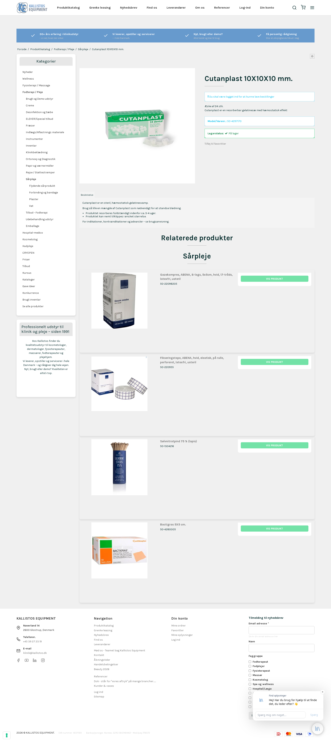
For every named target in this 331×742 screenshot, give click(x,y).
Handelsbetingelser (106, 664)
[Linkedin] (35, 661)
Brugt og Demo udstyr (39, 98)
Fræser (30, 125)
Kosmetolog (30, 239)
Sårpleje (31, 179)
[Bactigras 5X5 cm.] (119, 559)
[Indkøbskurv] (303, 8)
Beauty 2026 (101, 669)
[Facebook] (18, 661)
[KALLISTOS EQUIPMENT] (32, 7)
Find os (152, 7)
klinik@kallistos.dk (35, 653)
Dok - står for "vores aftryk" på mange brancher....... (125, 681)
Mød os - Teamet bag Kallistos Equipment (119, 650)
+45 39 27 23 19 (32, 641)
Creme (30, 105)
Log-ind (245, 7)
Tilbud (26, 266)
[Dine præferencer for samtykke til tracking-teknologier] (6, 735)
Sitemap (99, 696)
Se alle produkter (32, 306)
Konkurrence (30, 293)
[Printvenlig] (312, 56)
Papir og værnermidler (40, 165)
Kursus (26, 272)
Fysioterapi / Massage (36, 85)
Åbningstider (102, 659)
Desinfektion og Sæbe (39, 112)
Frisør (26, 259)
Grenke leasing (100, 7)
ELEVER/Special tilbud (39, 119)
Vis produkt (274, 278)
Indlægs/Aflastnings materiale (45, 132)
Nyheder (27, 72)
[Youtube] (27, 661)
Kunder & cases (104, 685)
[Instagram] (43, 661)
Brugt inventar (31, 299)
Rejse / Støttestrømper (40, 172)
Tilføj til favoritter (215, 143)
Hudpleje (27, 246)
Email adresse (259, 623)
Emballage (32, 226)
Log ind (175, 639)
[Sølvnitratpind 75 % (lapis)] (119, 476)
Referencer (222, 7)
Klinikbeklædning (37, 152)
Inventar (31, 145)
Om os (200, 7)
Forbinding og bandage (43, 192)
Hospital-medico (32, 232)
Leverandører (176, 7)
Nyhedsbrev (128, 7)
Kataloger (28, 279)
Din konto (267, 7)
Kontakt (99, 655)
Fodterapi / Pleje (32, 92)
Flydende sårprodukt (42, 185)
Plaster (33, 199)
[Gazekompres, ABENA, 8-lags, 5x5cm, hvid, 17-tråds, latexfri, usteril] (119, 309)
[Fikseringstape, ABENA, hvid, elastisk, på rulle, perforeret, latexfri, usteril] (119, 392)
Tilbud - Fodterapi (37, 212)
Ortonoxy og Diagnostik (40, 159)
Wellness (28, 78)
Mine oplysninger (182, 635)
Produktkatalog (68, 7)
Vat (31, 206)
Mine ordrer (178, 625)
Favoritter (177, 630)
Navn (252, 641)
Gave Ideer (28, 286)
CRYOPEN (28, 252)
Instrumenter (34, 139)
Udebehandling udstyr (39, 219)
